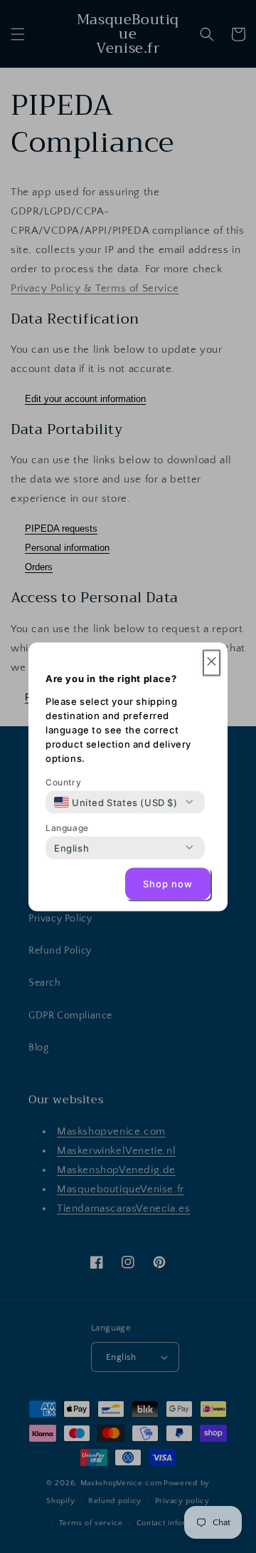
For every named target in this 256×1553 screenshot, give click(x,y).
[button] (211, 662)
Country (63, 781)
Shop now (168, 883)
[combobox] (116, 802)
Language (67, 827)
